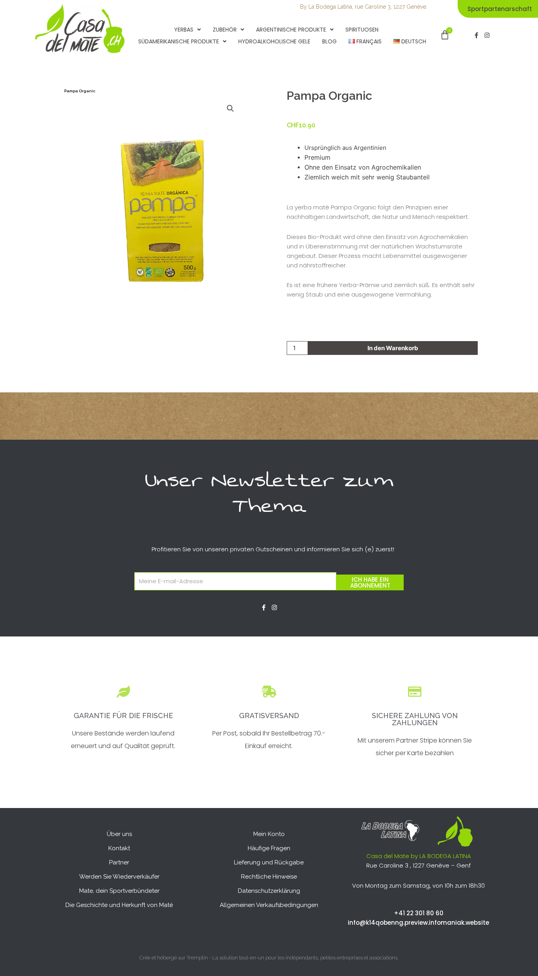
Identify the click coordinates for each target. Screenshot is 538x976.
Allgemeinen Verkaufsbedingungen (269, 905)
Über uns (119, 834)
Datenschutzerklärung (269, 890)
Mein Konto (269, 834)
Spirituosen (361, 30)
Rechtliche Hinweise (269, 876)
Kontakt (119, 848)
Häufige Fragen (269, 848)
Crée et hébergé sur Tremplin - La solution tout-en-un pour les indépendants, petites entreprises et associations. (269, 958)
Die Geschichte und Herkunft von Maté (119, 905)
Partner (119, 862)
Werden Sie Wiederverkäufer (119, 876)
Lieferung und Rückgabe (269, 862)
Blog (329, 41)
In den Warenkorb (392, 348)
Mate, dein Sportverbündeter (119, 890)
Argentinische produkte (291, 30)
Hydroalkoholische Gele (274, 41)
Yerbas (183, 30)
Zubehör (225, 30)
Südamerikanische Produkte (178, 41)
